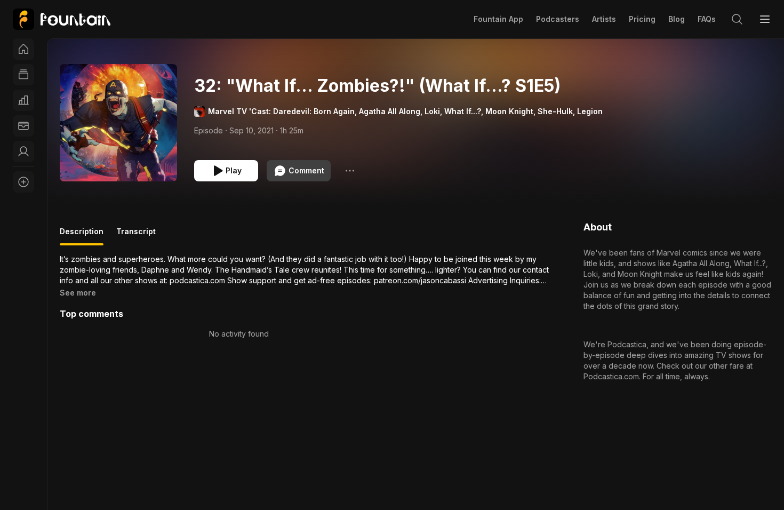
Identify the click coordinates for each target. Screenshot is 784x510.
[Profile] (23, 151)
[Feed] (23, 74)
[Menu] (764, 19)
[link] (61, 19)
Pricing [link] (642, 18)
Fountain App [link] (498, 18)
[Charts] (23, 100)
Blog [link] (676, 18)
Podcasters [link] (557, 18)
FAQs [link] (707, 18)
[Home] (23, 49)
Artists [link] (604, 18)
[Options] (350, 170)
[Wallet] (23, 126)
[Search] (737, 19)
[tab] (81, 235)
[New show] (23, 182)
